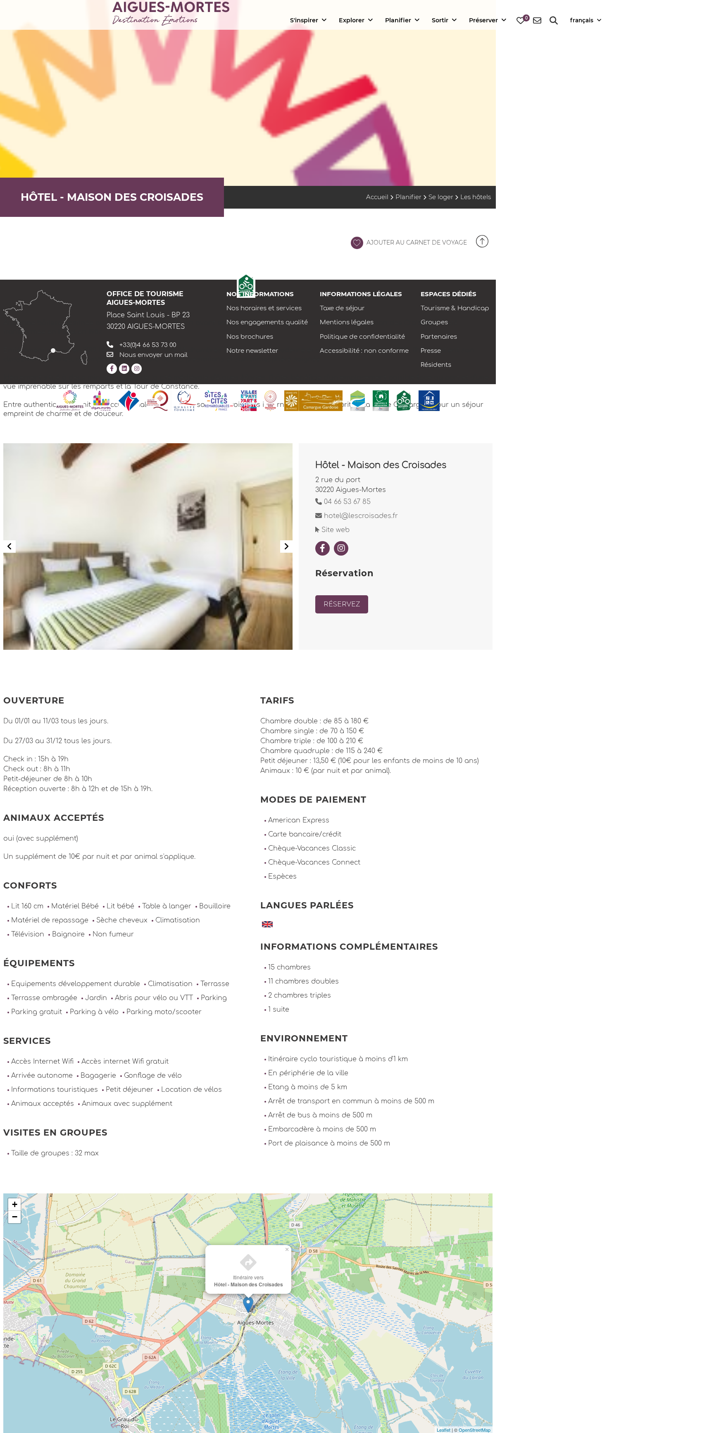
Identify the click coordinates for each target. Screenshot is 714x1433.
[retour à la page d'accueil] (170, 14)
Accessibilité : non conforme (364, 350)
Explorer (351, 20)
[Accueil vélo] (404, 400)
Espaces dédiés (448, 294)
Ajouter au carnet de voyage (416, 242)
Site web (334, 530)
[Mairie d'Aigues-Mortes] (101, 400)
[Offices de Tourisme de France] (129, 400)
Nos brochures (249, 336)
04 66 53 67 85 (346, 502)
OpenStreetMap (474, 1429)
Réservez (342, 604)
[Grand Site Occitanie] (270, 400)
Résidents (436, 364)
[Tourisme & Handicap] (429, 400)
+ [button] (14, 1204)
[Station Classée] (357, 400)
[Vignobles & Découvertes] (381, 400)
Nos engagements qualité (267, 322)
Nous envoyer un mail (153, 355)
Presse (431, 350)
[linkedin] (124, 369)
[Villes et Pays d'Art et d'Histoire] (249, 400)
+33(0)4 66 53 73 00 (147, 345)
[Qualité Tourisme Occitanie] (172, 400)
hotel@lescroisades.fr (360, 516)
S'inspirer (304, 20)
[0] (520, 21)
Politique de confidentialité (362, 336)
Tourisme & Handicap (455, 308)
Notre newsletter (252, 350)
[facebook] (112, 369)
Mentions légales (347, 322)
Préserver (483, 20)
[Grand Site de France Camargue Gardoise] (313, 400)
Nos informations (260, 294)
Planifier (398, 20)
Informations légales (361, 294)
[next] (286, 546)
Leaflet (443, 1429)
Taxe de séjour (342, 308)
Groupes (434, 322)
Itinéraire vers (248, 1281)
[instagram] (136, 369)
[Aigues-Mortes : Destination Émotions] (69, 400)
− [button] (14, 1217)
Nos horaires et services (264, 308)
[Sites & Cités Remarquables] (219, 400)
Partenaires (439, 336)
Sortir (440, 20)
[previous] (9, 546)
